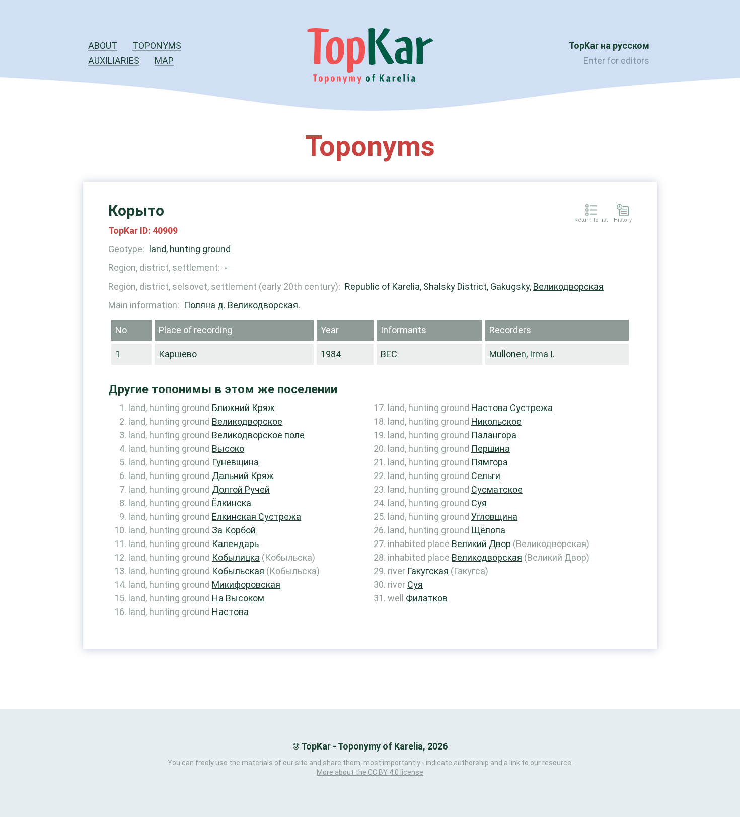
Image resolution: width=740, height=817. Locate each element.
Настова (230, 611)
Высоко (228, 448)
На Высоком (238, 598)
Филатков (427, 598)
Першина (490, 448)
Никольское (496, 421)
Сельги (485, 475)
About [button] (102, 45)
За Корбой (234, 530)
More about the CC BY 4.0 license (370, 772)
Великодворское (247, 421)
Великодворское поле (258, 435)
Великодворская (568, 286)
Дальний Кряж (243, 475)
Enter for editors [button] (616, 60)
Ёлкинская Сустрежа (256, 516)
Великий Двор (481, 543)
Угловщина (494, 516)
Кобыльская (238, 571)
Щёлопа (488, 530)
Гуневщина (235, 462)
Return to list (591, 220)
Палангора (493, 435)
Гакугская (428, 571)
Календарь (235, 543)
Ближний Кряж (243, 407)
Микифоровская (246, 584)
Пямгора (489, 462)
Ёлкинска (231, 503)
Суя (479, 503)
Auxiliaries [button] (113, 60)
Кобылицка (236, 557)
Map (164, 60)
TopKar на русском (609, 45)
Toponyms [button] (156, 45)
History (623, 220)
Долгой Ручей (241, 489)
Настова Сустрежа (512, 407)
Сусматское (497, 489)
